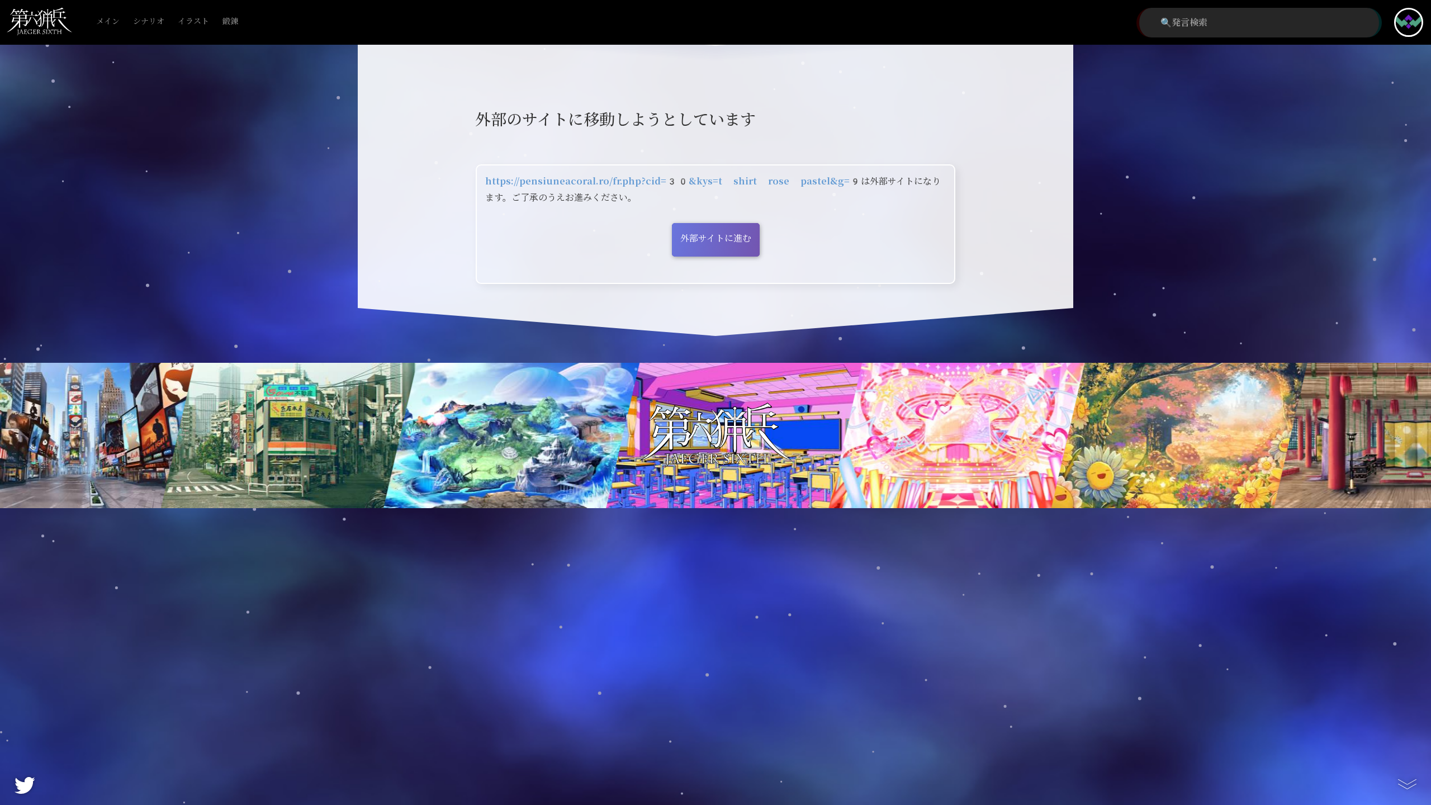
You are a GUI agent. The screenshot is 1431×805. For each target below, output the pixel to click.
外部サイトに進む (715, 238)
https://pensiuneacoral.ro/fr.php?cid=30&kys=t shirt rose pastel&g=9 (673, 181)
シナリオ (148, 21)
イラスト (193, 21)
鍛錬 (230, 21)
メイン (108, 21)
